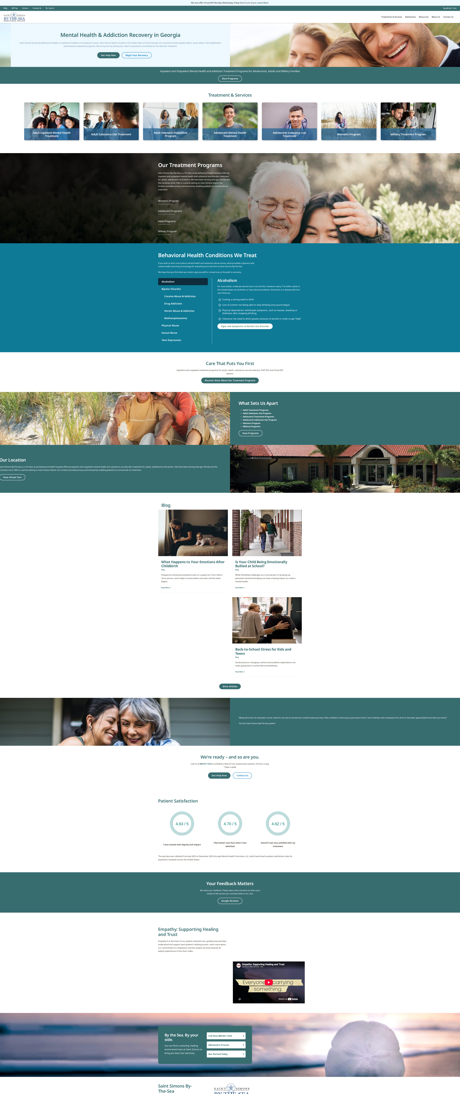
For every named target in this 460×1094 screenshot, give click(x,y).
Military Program (167, 231)
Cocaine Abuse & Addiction (180, 296)
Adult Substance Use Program (257, 413)
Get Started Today (218, 1054)
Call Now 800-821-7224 (220, 1035)
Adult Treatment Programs (256, 410)
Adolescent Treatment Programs (258, 416)
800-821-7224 (450, 8)
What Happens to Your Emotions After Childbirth (193, 563)
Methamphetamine (175, 318)
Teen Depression (171, 340)
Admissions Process (218, 1044)
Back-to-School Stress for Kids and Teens (263, 651)
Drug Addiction (173, 303)
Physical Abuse (170, 325)
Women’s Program (168, 200)
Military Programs (251, 426)
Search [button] (51, 8)
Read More (165, 588)
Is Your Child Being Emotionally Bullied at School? (261, 563)
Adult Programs (167, 221)
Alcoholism (168, 281)
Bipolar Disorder (171, 289)
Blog (163, 570)
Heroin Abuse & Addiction (179, 310)
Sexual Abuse (169, 332)
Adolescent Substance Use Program (260, 420)
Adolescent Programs (170, 211)
